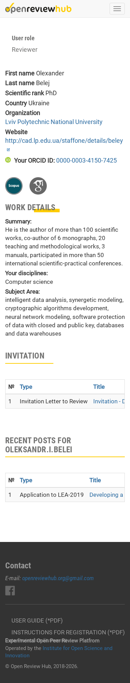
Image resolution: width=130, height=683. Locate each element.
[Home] (38, 8)
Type (26, 386)
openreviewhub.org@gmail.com (58, 578)
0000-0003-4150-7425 (86, 160)
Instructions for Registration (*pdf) (68, 632)
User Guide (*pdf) (37, 620)
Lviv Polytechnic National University (54, 121)
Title (99, 386)
